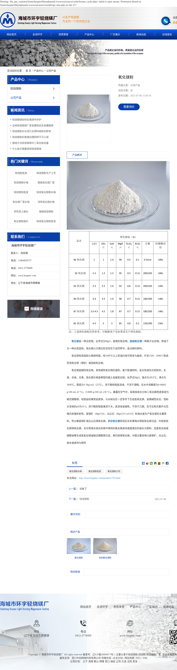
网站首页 (85, 606)
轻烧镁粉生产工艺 (46, 173)
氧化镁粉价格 (75, 471)
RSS (138, 658)
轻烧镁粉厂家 (153, 654)
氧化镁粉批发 (94, 471)
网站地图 (129, 658)
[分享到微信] (151, 463)
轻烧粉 (142, 654)
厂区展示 (115, 34)
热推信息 (106, 658)
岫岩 (112, 661)
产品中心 (89, 34)
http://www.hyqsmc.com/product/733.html (99, 478)
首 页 (28, 70)
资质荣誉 (63, 34)
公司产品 (51, 70)
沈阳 (129, 661)
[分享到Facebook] (167, 463)
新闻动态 (141, 34)
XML (145, 658)
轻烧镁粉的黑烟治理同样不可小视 (30, 137)
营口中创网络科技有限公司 (86, 658)
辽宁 (85, 661)
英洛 (135, 661)
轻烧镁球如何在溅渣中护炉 (26, 119)
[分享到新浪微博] (147, 463)
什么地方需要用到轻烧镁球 (26, 149)
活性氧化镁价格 (46, 202)
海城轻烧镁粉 (46, 211)
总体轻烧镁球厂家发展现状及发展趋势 (32, 125)
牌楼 (101, 661)
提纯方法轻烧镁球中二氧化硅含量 (30, 143)
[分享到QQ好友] (155, 463)
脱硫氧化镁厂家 (46, 182)
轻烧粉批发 (21, 173)
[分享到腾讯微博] (163, 463)
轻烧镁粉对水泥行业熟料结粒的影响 (31, 131)
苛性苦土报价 (21, 211)
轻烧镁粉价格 (21, 182)
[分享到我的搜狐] (159, 463)
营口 (107, 661)
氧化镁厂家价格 (21, 202)
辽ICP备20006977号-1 (103, 654)
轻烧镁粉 (15, 88)
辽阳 (118, 661)
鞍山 (96, 661)
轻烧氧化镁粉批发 (46, 221)
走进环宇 (37, 34)
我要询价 (128, 106)
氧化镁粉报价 (21, 221)
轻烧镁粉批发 (21, 192)
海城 (90, 661)
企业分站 (118, 658)
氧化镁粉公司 (114, 471)
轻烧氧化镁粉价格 (46, 192)
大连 (124, 661)
